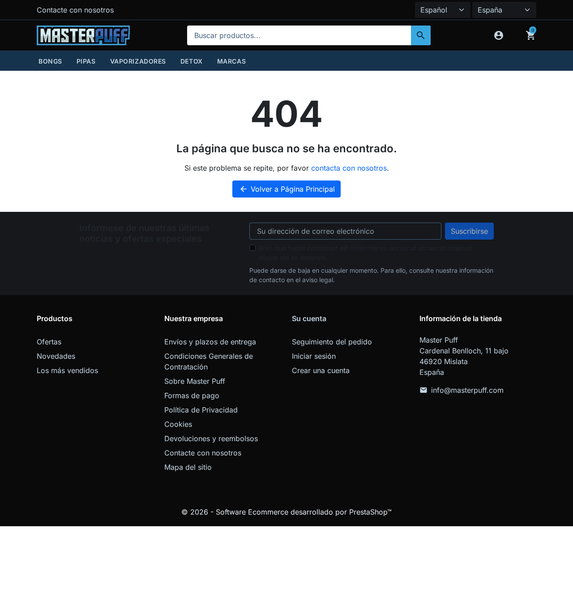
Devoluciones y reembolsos (211, 438)
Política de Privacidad (201, 409)
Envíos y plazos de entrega (210, 341)
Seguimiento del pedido (332, 341)
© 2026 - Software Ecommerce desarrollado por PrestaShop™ (286, 511)
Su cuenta (309, 318)
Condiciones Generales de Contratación (208, 361)
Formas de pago (191, 395)
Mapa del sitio (188, 467)
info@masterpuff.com (467, 390)
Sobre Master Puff (194, 381)
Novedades (56, 356)
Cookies (178, 424)
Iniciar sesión (314, 356)
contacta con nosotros (349, 167)
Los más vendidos (67, 370)
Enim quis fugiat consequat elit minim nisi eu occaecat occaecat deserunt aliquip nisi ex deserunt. (366, 252)
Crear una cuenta (321, 370)
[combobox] (309, 35)
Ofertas (49, 341)
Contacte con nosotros (75, 9)
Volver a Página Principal (287, 189)
